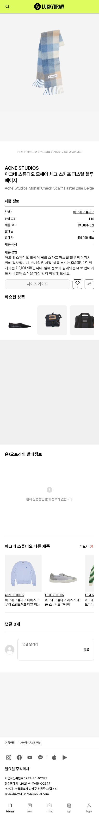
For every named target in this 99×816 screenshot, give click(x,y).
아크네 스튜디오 (83, 212)
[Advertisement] (49, 391)
